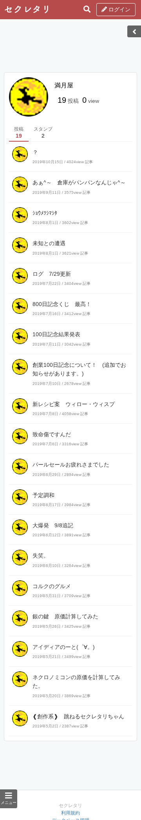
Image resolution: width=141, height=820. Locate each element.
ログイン (118, 9)
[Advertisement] (70, 48)
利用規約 (70, 813)
